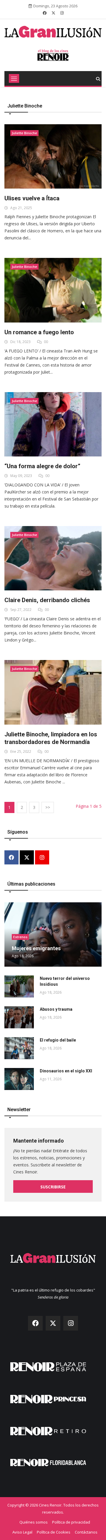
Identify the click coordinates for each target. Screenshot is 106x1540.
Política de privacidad (71, 1522)
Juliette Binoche (24, 133)
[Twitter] (27, 858)
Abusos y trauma (56, 1009)
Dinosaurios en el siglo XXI (66, 1071)
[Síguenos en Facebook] (45, 13)
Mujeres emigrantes (36, 948)
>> (47, 807)
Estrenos (20, 937)
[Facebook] (11, 858)
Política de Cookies (53, 1532)
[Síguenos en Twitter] (53, 13)
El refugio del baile (58, 1040)
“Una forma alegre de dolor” (42, 466)
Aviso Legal (22, 1532)
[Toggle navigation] (14, 78)
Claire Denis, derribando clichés (47, 600)
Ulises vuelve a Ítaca (31, 198)
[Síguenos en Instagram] (62, 13)
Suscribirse (53, 1187)
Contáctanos (86, 1532)
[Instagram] (42, 858)
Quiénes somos (33, 1522)
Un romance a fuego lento (39, 332)
